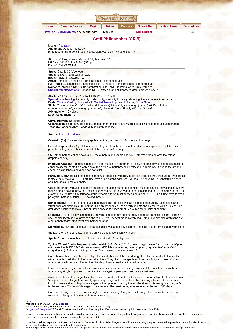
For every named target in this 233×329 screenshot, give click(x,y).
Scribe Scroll (143, 102)
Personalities (191, 26)
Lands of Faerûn (168, 26)
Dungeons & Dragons (37, 309)
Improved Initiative (123, 102)
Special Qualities (59, 99)
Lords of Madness (70, 134)
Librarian (64, 303)
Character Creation (72, 26)
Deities (110, 26)
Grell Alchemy (102, 102)
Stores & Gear (145, 26)
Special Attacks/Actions (63, 90)
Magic (93, 26)
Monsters (126, 26)
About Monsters (66, 31)
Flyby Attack (85, 102)
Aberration (65, 45)
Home (49, 26)
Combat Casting (67, 102)
